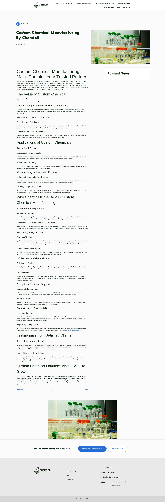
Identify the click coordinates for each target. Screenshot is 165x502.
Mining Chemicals (108, 7)
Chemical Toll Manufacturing (105, 3)
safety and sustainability (74, 330)
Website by (82, 498)
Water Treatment (66, 3)
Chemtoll (46, 85)
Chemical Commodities (84, 3)
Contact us (126, 7)
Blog (118, 7)
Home (56, 3)
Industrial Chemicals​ (123, 3)
